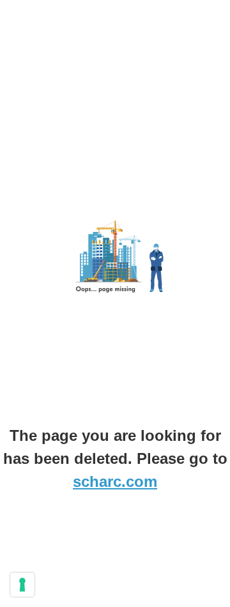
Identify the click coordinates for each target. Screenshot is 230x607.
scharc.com (115, 481)
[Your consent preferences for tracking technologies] (22, 584)
